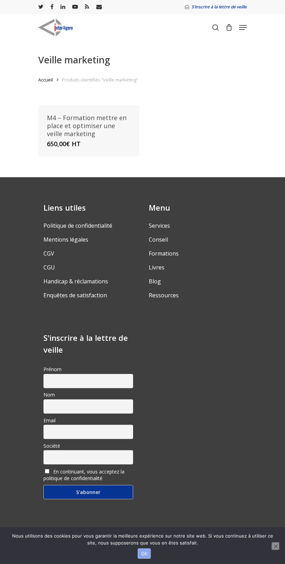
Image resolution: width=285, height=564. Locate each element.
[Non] (275, 546)
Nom (49, 394)
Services (159, 225)
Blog (155, 281)
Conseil (158, 239)
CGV (48, 253)
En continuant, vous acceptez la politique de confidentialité (83, 474)
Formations (164, 253)
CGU (49, 267)
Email (49, 420)
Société (51, 445)
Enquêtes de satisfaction (75, 295)
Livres (156, 267)
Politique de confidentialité (77, 225)
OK (144, 553)
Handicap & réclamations (75, 281)
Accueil (45, 80)
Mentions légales (65, 239)
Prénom (52, 369)
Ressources (164, 295)
